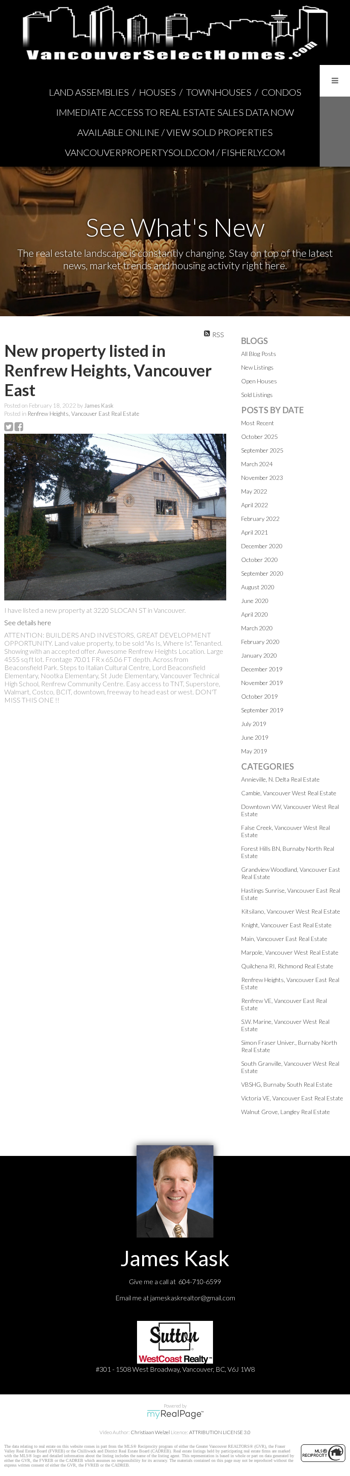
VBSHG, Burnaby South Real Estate (286, 1084)
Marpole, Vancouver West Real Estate (289, 952)
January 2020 (259, 655)
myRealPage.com (175, 1414)
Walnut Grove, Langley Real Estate (285, 1111)
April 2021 (254, 532)
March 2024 (257, 463)
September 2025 (262, 450)
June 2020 (254, 600)
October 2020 (259, 559)
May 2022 (254, 491)
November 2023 (262, 477)
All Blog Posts (258, 353)
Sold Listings (257, 394)
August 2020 (257, 587)
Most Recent (257, 422)
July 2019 (253, 723)
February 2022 (260, 518)
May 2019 (254, 751)
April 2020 (254, 614)
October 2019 (259, 696)
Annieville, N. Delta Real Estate (280, 779)
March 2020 (257, 628)
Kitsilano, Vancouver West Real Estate (290, 911)
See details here (27, 622)
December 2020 (262, 546)
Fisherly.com (253, 152)
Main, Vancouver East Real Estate (284, 938)
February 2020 (260, 641)
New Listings (257, 367)
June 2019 (254, 737)
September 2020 (262, 573)
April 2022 (254, 505)
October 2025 (259, 436)
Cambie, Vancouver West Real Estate (288, 793)
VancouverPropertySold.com (140, 152)
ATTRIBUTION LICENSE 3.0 (220, 1432)
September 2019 (262, 710)
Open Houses (259, 381)
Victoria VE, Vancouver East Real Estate (292, 1098)
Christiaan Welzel (150, 1432)
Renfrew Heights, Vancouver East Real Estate (83, 413)
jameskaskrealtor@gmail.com (192, 1298)
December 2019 (262, 669)
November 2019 (262, 682)
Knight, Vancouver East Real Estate (286, 925)
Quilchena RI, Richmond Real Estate (287, 966)
